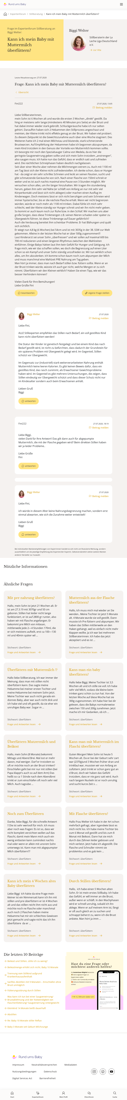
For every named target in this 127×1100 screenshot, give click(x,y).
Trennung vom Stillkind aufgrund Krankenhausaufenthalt (24, 975)
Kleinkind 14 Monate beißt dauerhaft (26, 1008)
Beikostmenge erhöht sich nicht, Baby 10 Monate (32, 967)
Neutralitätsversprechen (44, 1064)
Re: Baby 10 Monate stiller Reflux (24, 1020)
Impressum (18, 1064)
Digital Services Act (22, 1078)
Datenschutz (50, 1071)
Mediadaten (70, 1064)
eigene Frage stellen (98, 292)
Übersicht (23, 92)
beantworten (28, 292)
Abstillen (12, 1014)
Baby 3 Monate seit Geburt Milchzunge (27, 1026)
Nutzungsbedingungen (24, 1071)
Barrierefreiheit (47, 1078)
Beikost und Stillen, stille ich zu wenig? (27, 961)
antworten (30, 401)
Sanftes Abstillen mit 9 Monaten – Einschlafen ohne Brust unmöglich (34, 983)
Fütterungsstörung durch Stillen (24, 990)
